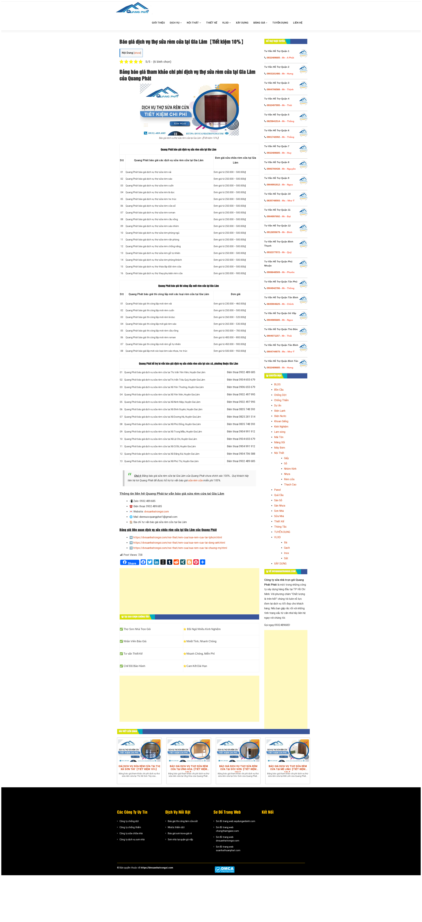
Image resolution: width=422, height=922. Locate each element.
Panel (277, 489)
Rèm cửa (289, 479)
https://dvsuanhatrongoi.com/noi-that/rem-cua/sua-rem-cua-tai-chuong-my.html (180, 548)
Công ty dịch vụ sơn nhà (132, 839)
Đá (285, 542)
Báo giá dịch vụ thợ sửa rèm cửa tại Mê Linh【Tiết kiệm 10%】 (288, 768)
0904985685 (273, 320)
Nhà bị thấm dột (176, 827)
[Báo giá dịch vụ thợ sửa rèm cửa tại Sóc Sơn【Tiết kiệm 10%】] (238, 750)
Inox (286, 553)
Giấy (286, 458)
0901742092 (273, 137)
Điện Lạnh (279, 410)
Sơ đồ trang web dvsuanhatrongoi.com (227, 839)
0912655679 (273, 232)
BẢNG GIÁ (259, 22)
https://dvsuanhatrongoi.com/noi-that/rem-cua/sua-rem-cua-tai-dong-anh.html (179, 542)
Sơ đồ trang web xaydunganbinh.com (235, 821)
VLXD (225, 22)
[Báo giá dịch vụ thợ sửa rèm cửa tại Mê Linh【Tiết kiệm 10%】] (287, 750)
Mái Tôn (278, 437)
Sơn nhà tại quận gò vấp (180, 839)
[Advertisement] (189, 593)
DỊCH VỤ (175, 22)
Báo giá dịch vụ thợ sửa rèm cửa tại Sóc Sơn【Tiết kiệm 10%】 (238, 768)
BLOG (277, 384)
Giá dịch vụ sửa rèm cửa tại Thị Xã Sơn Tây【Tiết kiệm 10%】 (139, 768)
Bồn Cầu (279, 389)
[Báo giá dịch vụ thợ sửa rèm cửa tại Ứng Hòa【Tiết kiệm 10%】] (188, 750)
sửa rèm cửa (195, 480)
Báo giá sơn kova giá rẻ (180, 833)
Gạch (287, 547)
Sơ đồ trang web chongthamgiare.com (227, 829)
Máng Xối (279, 442)
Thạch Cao (290, 484)
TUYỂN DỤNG (280, 22)
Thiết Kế (279, 521)
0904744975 (273, 351)
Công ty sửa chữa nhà (131, 833)
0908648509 (273, 272)
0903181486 (273, 73)
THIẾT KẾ (211, 22)
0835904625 (273, 304)
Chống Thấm (281, 400)
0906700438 (273, 168)
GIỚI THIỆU (158, 22)
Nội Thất (279, 452)
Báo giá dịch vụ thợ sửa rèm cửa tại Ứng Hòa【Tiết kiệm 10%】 (189, 768)
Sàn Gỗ (278, 500)
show (137, 53)
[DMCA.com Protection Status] (224, 869)
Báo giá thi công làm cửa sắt (183, 821)
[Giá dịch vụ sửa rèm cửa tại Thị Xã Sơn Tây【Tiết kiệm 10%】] (139, 750)
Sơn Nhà (279, 510)
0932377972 (273, 252)
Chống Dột (280, 395)
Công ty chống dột (129, 821)
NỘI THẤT (193, 22)
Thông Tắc (280, 526)
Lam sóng (279, 431)
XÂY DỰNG (242, 22)
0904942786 (273, 288)
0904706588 (273, 89)
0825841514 (273, 121)
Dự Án (277, 405)
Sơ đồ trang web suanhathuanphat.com (228, 848)
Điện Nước (280, 416)
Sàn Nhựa (279, 505)
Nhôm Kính (290, 468)
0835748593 (273, 200)
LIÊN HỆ (297, 22)
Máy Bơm (279, 447)
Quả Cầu (279, 495)
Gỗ (285, 463)
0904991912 (273, 184)
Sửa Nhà (279, 516)
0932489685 (273, 57)
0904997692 (273, 216)
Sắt (286, 558)
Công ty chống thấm (130, 827)
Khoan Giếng (281, 421)
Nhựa (287, 474)
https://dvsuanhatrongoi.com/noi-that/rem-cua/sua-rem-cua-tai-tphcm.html (177, 537)
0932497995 (273, 105)
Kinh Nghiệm (281, 426)
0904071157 (273, 335)
